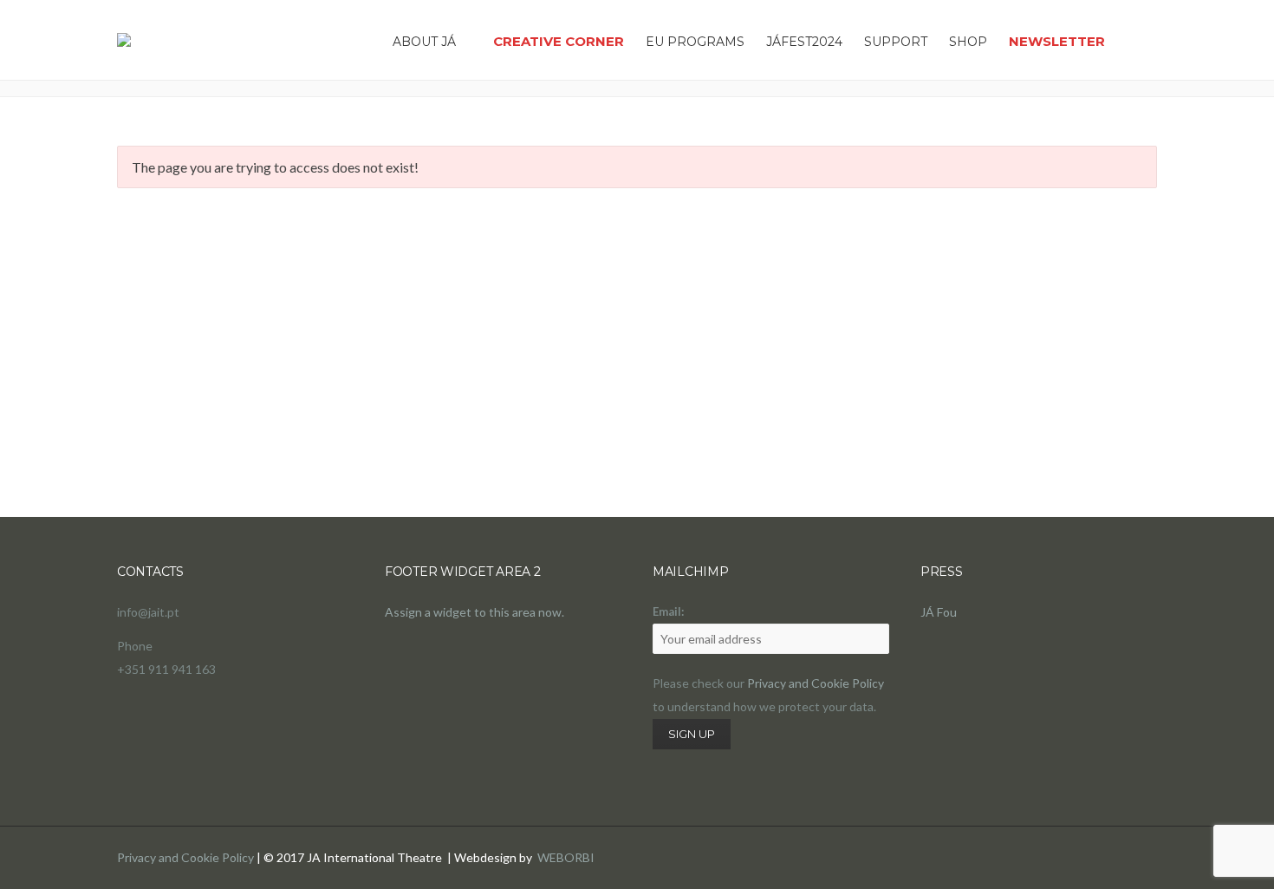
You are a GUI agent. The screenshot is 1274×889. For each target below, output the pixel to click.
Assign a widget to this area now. (474, 612)
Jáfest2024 (804, 41)
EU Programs (695, 41)
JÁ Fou (938, 612)
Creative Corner (558, 41)
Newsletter (1057, 41)
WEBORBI (566, 857)
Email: (668, 611)
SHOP (968, 41)
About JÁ (424, 41)
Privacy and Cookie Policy (815, 683)
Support (895, 41)
